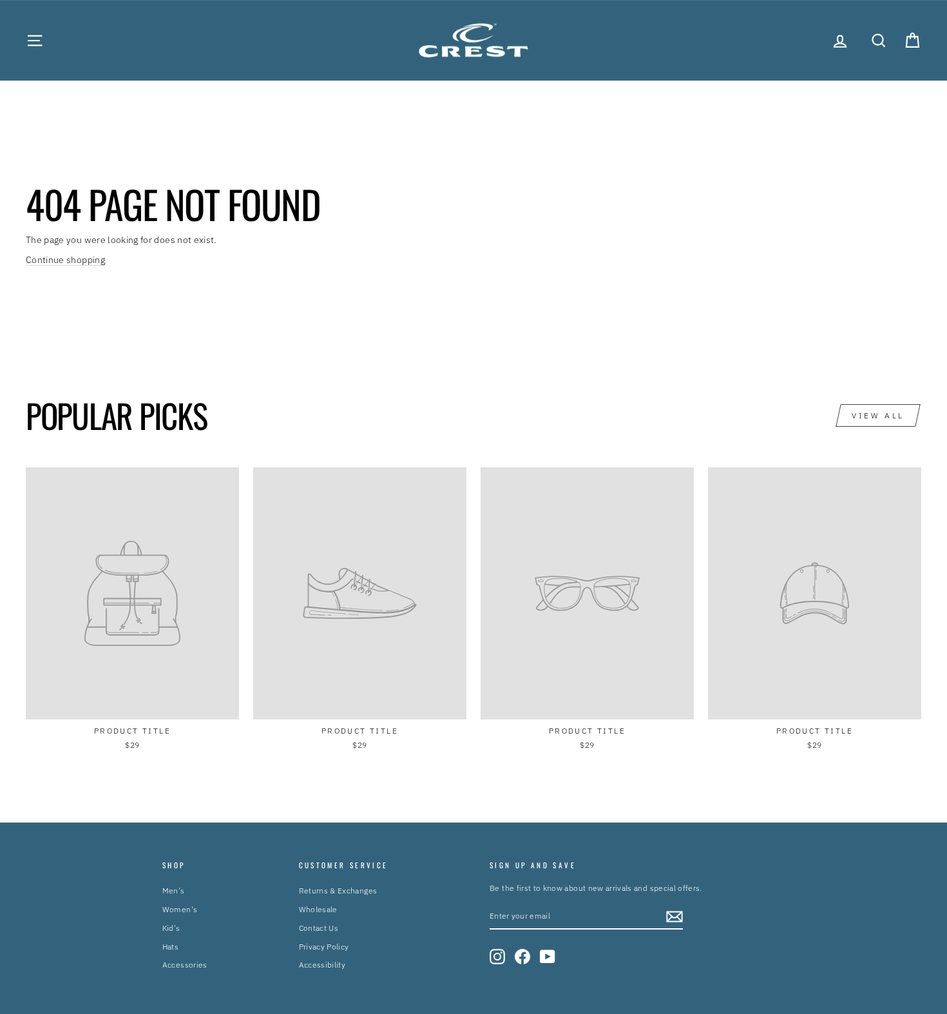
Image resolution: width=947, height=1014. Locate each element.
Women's (179, 909)
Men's (173, 890)
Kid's (171, 928)
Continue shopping (65, 260)
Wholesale (318, 909)
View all (878, 415)
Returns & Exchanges (338, 890)
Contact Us (319, 928)
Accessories (184, 965)
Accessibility (322, 965)
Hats (170, 946)
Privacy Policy (324, 946)
